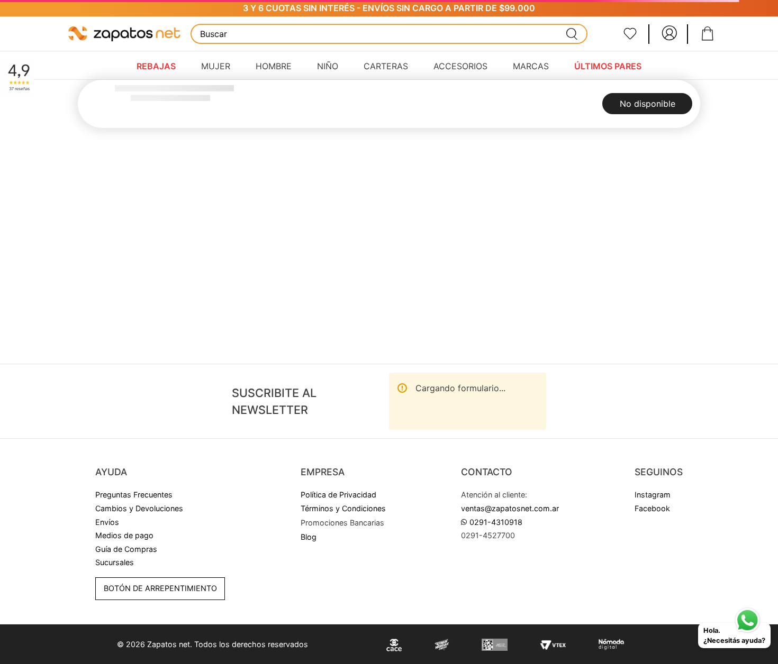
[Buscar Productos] (572, 34)
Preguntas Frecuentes (134, 494)
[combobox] (389, 34)
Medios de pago (124, 535)
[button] (342, 523)
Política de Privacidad (338, 494)
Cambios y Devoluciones (139, 508)
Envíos (107, 522)
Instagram (653, 494)
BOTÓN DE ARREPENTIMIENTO (160, 588)
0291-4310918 (495, 522)
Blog (308, 536)
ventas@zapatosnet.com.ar (510, 508)
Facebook (652, 508)
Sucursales (114, 562)
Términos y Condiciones (343, 508)
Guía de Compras (126, 549)
